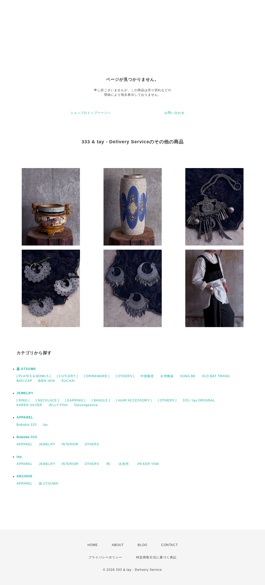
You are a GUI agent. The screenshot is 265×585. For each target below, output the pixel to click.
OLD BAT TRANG (216, 376)
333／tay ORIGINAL (199, 400)
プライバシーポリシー (105, 557)
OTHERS (92, 444)
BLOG (142, 545)
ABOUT (118, 545)
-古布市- (123, 464)
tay (45, 424)
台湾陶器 (167, 376)
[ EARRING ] (75, 400)
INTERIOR (70, 444)
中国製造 (147, 376)
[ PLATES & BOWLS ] (34, 376)
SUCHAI (68, 381)
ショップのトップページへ (90, 113)
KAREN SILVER (29, 405)
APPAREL (25, 417)
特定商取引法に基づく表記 (156, 557)
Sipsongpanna (86, 405)
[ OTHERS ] (125, 376)
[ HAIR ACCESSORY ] (134, 400)
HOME (92, 545)
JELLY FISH (58, 405)
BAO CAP (24, 381)
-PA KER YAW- (148, 464)
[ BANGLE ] (101, 400)
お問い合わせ (174, 113)
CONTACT (169, 545)
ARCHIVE (25, 476)
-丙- (108, 464)
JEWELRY (25, 393)
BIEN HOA (46, 381)
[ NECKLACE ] (47, 400)
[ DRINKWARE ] (96, 376)
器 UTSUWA (26, 369)
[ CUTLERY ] (67, 376)
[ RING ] (23, 400)
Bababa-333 (27, 424)
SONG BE (188, 376)
